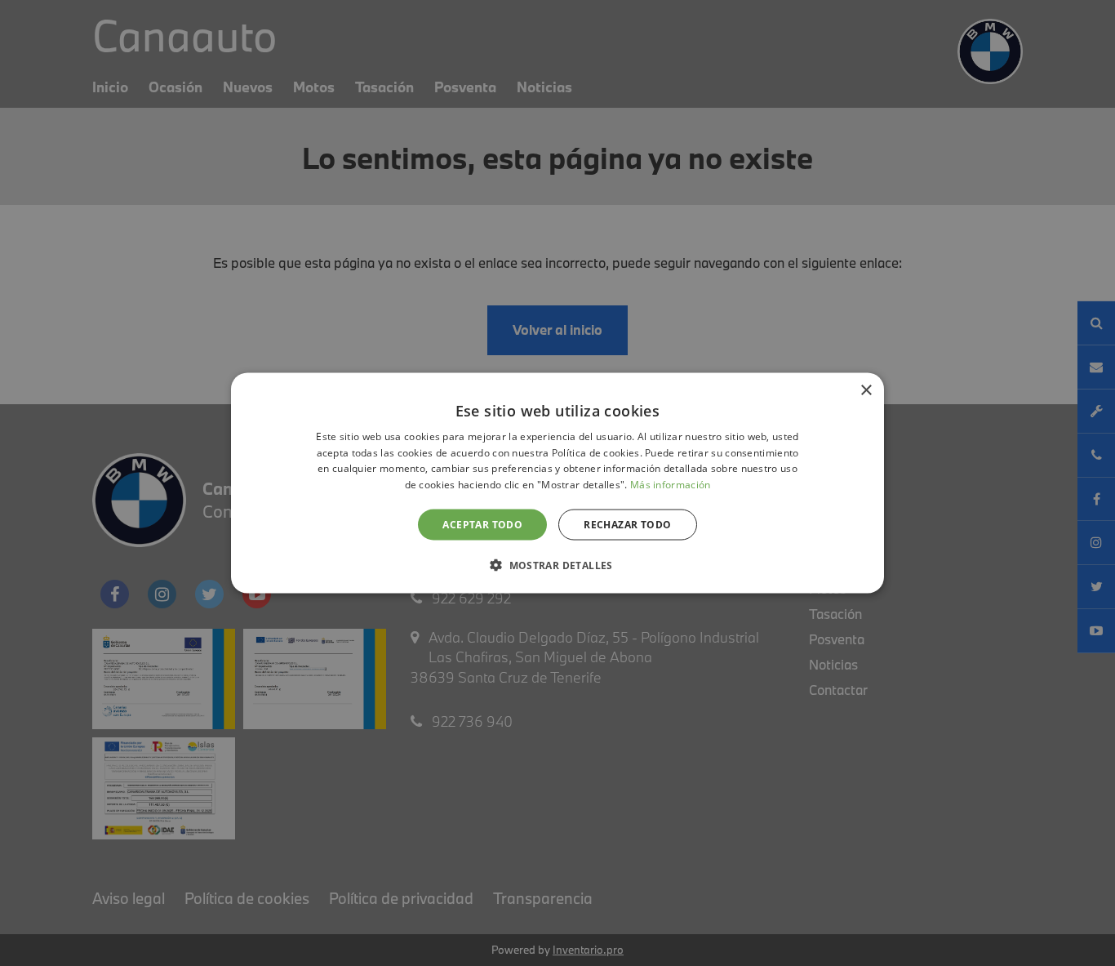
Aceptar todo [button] (482, 525)
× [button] (866, 390)
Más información (670, 485)
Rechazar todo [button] (627, 525)
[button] (557, 565)
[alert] (557, 483)
